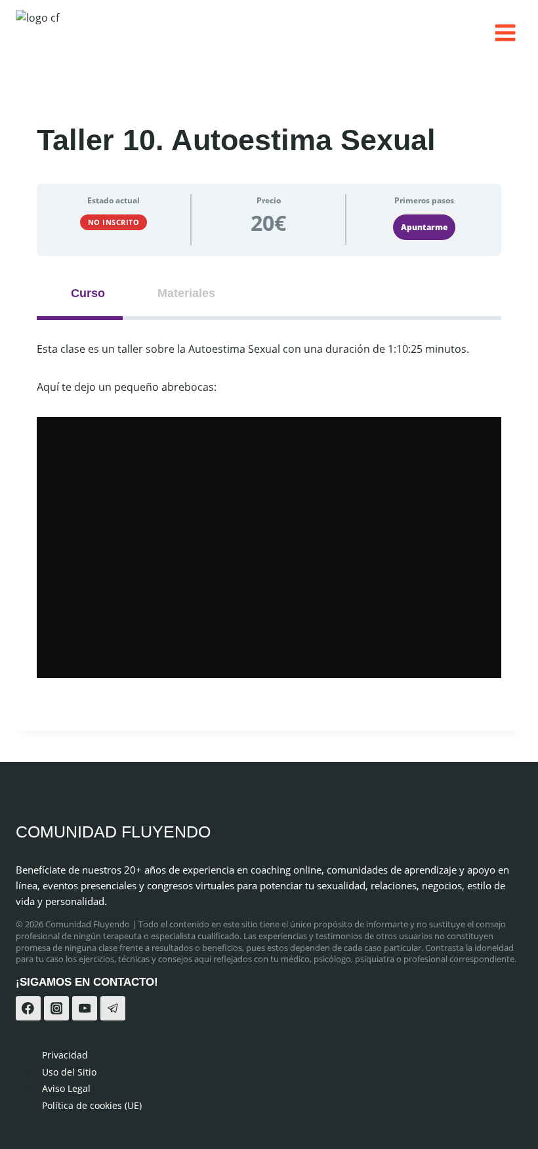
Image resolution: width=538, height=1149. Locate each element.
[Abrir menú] (504, 32)
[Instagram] (56, 1008)
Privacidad (65, 1055)
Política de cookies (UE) (92, 1105)
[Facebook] (28, 1008)
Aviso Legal (66, 1088)
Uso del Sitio (69, 1072)
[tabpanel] (269, 509)
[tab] (80, 293)
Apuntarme (424, 227)
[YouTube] (84, 1008)
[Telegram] (112, 1008)
